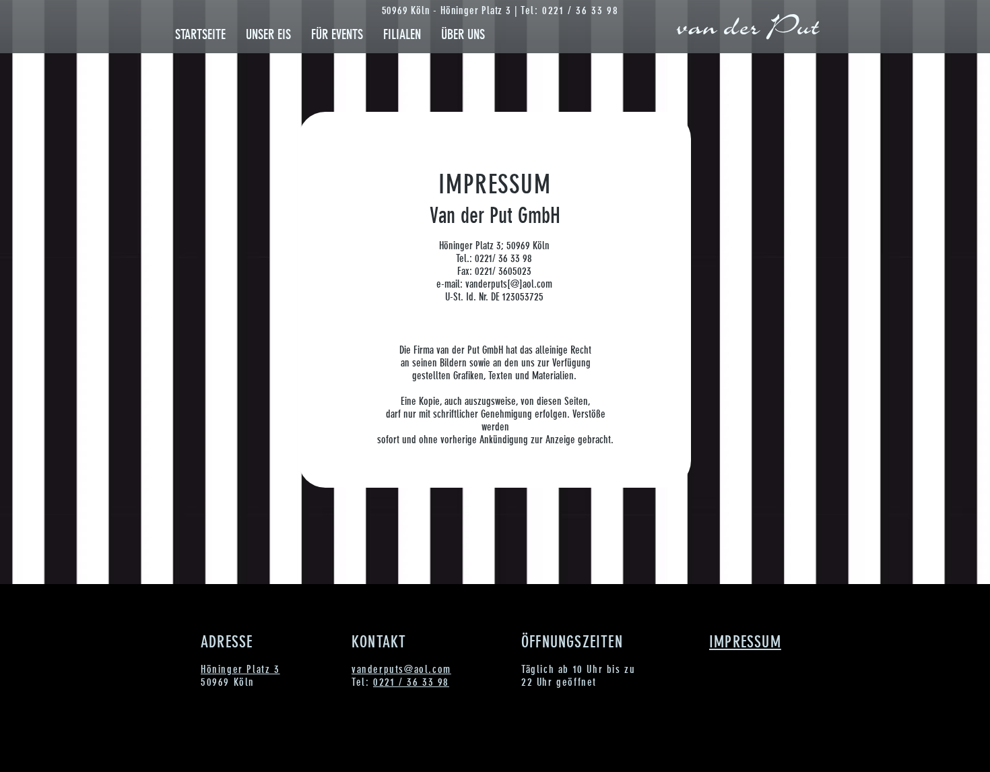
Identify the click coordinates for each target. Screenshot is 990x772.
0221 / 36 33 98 (411, 682)
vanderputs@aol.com (401, 669)
